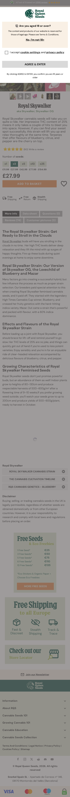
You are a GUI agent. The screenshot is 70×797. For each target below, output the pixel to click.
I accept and (37, 52)
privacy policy (55, 52)
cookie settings (30, 52)
